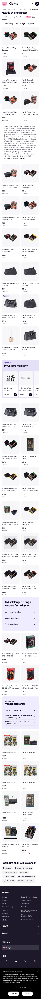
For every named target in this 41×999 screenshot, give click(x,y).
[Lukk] (37, 971)
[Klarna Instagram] (34, 961)
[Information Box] (13, 24)
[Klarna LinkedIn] (15, 961)
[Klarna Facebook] (6, 961)
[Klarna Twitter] (25, 961)
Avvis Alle (14, 993)
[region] (20, 983)
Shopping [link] (11, 9)
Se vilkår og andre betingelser (14, 158)
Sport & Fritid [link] (21, 9)
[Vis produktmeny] (37, 13)
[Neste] (35, 383)
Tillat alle (27, 993)
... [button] (28, 9)
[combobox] (32, 23)
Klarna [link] (4, 9)
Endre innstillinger (20, 987)
